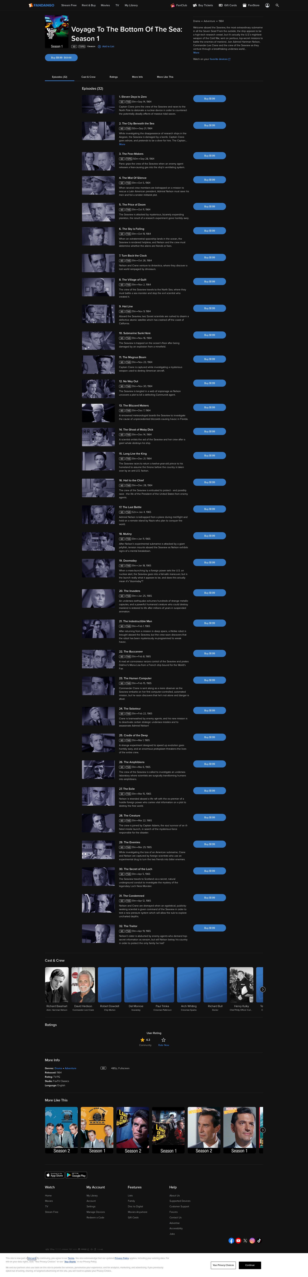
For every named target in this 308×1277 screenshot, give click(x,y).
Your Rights (70, 1261)
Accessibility (176, 1228)
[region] (154, 1265)
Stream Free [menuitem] (69, 5)
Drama (58, 1068)
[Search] (277, 5)
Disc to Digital (135, 1206)
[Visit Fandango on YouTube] (238, 1241)
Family (131, 1200)
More (196, 52)
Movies (49, 1200)
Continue (250, 1265)
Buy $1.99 (209, 98)
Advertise (175, 1223)
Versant (32, 1258)
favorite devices (218, 59)
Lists (130, 1195)
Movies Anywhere (137, 1212)
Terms (71, 1258)
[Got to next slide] (262, 989)
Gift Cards (133, 1217)
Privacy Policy (122, 1258)
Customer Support (179, 1206)
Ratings (114, 76)
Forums (174, 1212)
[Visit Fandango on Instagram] (252, 1241)
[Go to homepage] (42, 5)
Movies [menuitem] (105, 5)
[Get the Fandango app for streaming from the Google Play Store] (76, 1175)
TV (46, 1206)
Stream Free (51, 1212)
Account (91, 1200)
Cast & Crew (88, 76)
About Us (175, 1195)
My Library (92, 1195)
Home (48, 1195)
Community (145, 1045)
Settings (91, 1206)
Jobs (172, 1233)
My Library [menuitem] (131, 5)
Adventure (70, 1068)
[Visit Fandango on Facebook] (231, 1241)
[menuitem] (227, 5)
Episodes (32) (59, 76)
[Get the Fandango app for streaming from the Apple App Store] (55, 1175)
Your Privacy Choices (223, 1265)
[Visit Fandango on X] (245, 1241)
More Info (137, 76)
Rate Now (163, 1045)
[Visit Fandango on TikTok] (259, 1241)
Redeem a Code (95, 1217)
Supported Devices (180, 1200)
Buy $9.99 (64, 57)
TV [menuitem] (117, 5)
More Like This (165, 76)
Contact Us (175, 1217)
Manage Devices (96, 1212)
